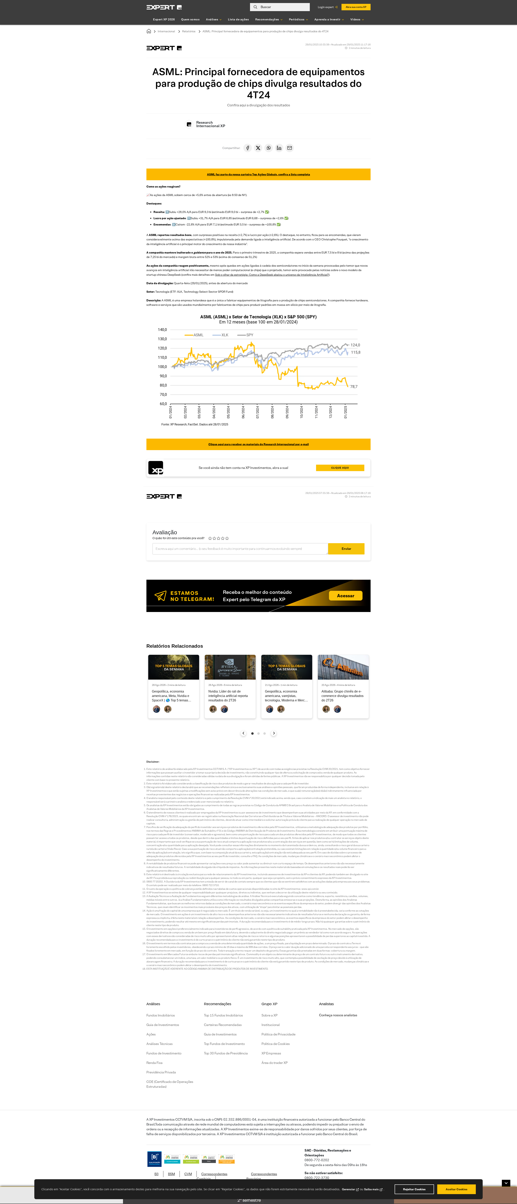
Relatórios (188, 31)
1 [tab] (252, 733)
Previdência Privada (161, 1072)
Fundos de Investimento (163, 1053)
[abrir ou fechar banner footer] (506, 1183)
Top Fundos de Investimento (224, 1044)
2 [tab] (258, 733)
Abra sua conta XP (356, 6)
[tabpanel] (173, 687)
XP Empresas (271, 1053)
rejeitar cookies (414, 1189)
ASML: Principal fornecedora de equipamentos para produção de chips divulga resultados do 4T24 (265, 31)
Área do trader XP (275, 1063)
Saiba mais (371, 1189)
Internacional (166, 31)
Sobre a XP (269, 1015)
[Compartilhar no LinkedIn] (279, 148)
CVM (188, 1174)
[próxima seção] (274, 733)
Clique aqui (340, 467)
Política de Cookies (276, 1044)
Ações (151, 1034)
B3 (156, 1174)
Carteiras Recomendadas (223, 1025)
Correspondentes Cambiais (212, 1176)
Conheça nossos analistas (338, 1015)
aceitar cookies (456, 1189)
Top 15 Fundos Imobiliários (223, 1015)
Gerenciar (348, 1189)
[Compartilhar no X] (258, 148)
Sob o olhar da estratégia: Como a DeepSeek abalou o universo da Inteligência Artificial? (272, 275)
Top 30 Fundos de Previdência (226, 1053)
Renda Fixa (154, 1063)
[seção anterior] (243, 733)
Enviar (346, 549)
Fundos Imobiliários (160, 1015)
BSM (171, 1174)
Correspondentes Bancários (261, 1176)
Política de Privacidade (278, 1034)
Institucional (271, 1025)
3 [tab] (265, 733)
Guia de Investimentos (162, 1025)
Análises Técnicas (159, 1044)
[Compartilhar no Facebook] (247, 148)
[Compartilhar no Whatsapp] (268, 148)
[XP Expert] (164, 7)
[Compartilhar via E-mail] (289, 148)
